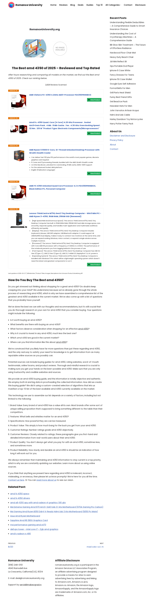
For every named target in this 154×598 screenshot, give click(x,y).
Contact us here (16, 480)
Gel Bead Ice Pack (118, 101)
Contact (128, 5)
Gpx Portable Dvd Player (122, 66)
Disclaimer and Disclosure (122, 135)
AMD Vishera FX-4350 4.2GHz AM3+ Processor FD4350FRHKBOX (60, 95)
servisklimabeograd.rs (30, 584)
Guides (89, 5)
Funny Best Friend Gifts (121, 97)
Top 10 (99, 5)
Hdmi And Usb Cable (120, 114)
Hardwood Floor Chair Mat (123, 52)
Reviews (63, 5)
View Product (95, 100)
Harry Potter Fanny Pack (121, 123)
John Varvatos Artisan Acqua (124, 110)
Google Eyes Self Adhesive (123, 83)
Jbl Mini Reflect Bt (118, 61)
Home (53, 5)
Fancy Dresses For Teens (122, 74)
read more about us (46, 480)
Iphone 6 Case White (120, 70)
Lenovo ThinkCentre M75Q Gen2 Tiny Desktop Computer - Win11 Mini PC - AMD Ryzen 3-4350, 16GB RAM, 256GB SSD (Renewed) (65, 215)
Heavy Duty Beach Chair (122, 57)
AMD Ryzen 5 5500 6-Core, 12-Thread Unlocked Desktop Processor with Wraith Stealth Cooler (64, 151)
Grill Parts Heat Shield (120, 92)
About (113, 144)
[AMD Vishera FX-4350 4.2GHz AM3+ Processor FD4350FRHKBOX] (18, 101)
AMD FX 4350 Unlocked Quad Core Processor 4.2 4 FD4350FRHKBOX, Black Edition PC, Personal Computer (62, 187)
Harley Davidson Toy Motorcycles (126, 119)
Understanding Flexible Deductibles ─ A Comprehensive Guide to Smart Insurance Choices (127, 26)
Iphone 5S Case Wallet (121, 79)
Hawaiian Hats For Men (121, 106)
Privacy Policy (116, 140)
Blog (72, 5)
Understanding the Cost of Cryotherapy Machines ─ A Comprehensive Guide (123, 37)
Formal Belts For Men (120, 88)
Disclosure (140, 5)
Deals (80, 5)
